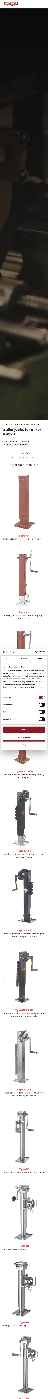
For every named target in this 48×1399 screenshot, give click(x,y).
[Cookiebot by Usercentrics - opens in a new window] (35, 652)
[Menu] (41, 4)
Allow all (24, 730)
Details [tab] (24, 659)
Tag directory (7, 424)
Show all (32, 457)
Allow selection (24, 737)
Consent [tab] (8, 659)
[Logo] (11, 4)
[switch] (42, 705)
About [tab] (39, 659)
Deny (24, 745)
